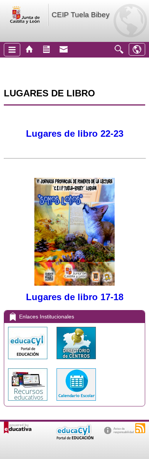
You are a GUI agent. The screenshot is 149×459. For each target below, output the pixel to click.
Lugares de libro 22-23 (74, 133)
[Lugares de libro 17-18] (74, 282)
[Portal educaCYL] (28, 361)
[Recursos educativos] (28, 402)
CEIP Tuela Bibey (81, 15)
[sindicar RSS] (140, 428)
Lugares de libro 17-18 (74, 297)
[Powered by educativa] (18, 427)
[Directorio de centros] (76, 361)
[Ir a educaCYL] (74, 438)
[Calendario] (76, 402)
